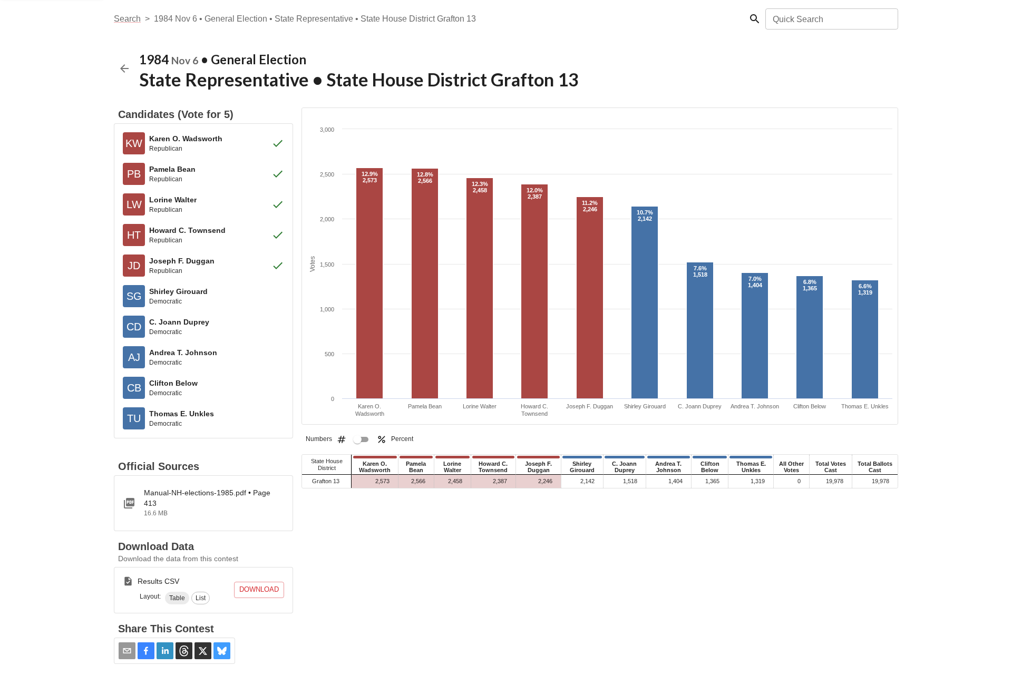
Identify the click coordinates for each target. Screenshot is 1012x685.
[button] (177, 598)
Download (259, 589)
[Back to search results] (124, 68)
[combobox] (830, 19)
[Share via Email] (127, 650)
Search (127, 18)
